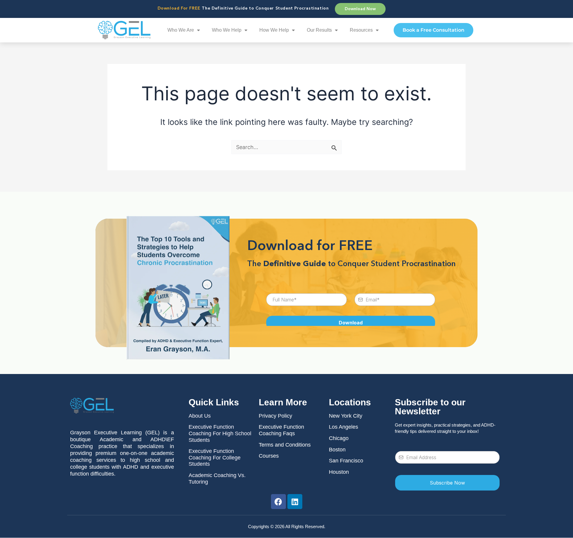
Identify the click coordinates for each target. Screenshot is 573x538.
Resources (361, 30)
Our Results (319, 30)
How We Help (274, 30)
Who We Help (226, 30)
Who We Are (180, 30)
